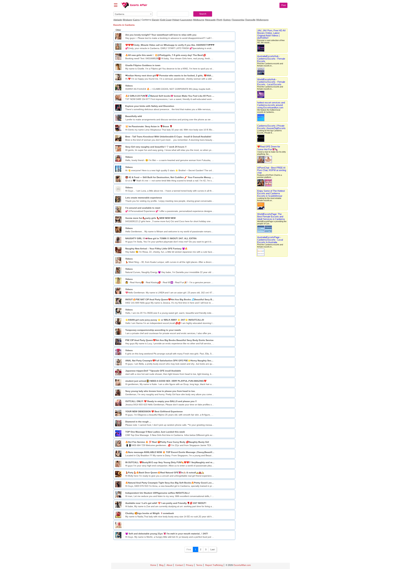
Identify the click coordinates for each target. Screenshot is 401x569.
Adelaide (117, 19)
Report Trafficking (214, 565)
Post (283, 5)
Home (153, 565)
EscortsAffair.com (242, 565)
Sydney (227, 19)
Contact (179, 565)
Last (212, 549)
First (189, 549)
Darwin (155, 19)
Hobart (176, 19)
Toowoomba (238, 19)
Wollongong (262, 19)
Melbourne (199, 19)
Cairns (136, 19)
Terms (199, 565)
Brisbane (127, 19)
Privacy (189, 565)
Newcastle (211, 19)
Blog (161, 565)
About (169, 565)
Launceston (186, 19)
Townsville (250, 19)
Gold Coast (166, 19)
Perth (219, 19)
